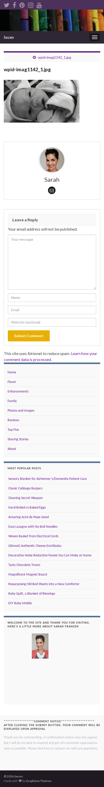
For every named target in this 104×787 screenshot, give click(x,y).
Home (12, 372)
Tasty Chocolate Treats (24, 565)
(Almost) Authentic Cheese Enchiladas (34, 546)
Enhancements (18, 392)
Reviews (13, 420)
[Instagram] (30, 4)
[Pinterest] (22, 4)
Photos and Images (21, 411)
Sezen (9, 37)
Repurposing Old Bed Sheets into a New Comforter (44, 584)
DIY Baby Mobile (20, 603)
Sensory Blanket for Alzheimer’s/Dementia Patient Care (47, 479)
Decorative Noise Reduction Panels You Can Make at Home (49, 555)
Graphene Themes (38, 781)
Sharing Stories (18, 439)
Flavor (12, 382)
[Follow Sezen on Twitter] (6, 4)
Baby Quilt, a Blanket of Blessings (31, 594)
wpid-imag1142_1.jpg (54, 57)
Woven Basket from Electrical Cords (33, 536)
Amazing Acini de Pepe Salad (28, 517)
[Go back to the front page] (52, 20)
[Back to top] (92, 775)
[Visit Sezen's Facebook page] (14, 4)
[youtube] (39, 4)
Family (12, 401)
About (12, 449)
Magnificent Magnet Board (27, 575)
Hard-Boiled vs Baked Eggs (27, 508)
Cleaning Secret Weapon (25, 498)
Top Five (13, 430)
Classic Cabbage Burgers (25, 488)
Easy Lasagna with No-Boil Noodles (32, 527)
